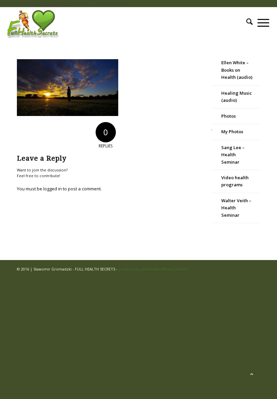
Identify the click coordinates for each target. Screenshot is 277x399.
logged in (52, 189)
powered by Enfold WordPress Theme (153, 269)
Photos (228, 116)
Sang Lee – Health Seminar (233, 154)
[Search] (249, 22)
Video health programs (235, 181)
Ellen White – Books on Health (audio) (236, 70)
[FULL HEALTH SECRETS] (33, 22)
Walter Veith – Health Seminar (236, 207)
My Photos (232, 131)
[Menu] (263, 22)
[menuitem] (249, 22)
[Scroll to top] (251, 373)
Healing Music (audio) (236, 96)
